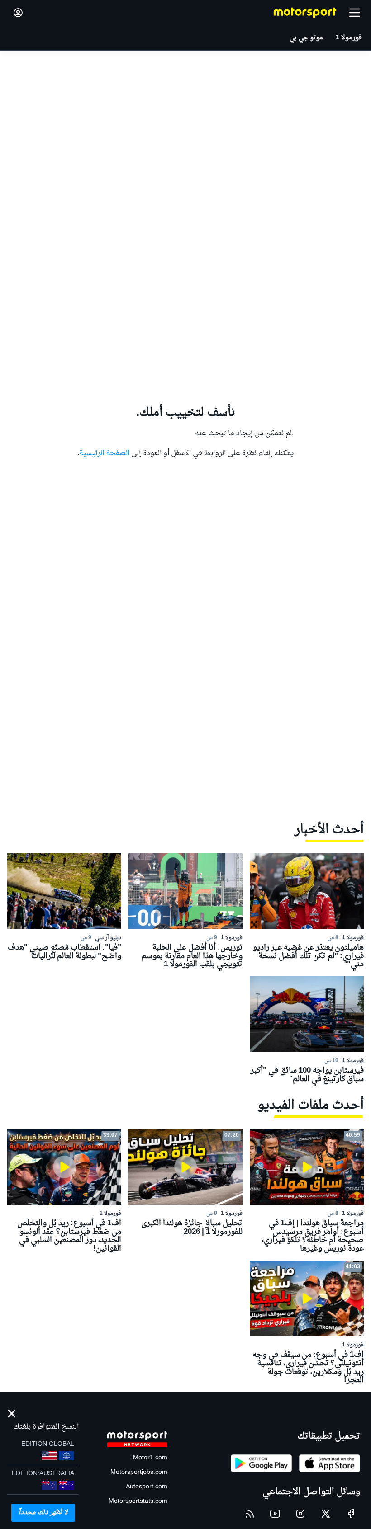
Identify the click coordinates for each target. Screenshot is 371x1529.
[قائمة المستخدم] (18, 13)
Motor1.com (150, 1458)
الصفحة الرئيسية (104, 453)
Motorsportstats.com (138, 1501)
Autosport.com (146, 1487)
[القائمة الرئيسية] (354, 12)
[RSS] (250, 1514)
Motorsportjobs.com (138, 1472)
